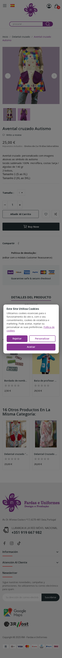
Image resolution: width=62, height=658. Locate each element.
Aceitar (31, 347)
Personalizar (42, 338)
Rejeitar (17, 338)
